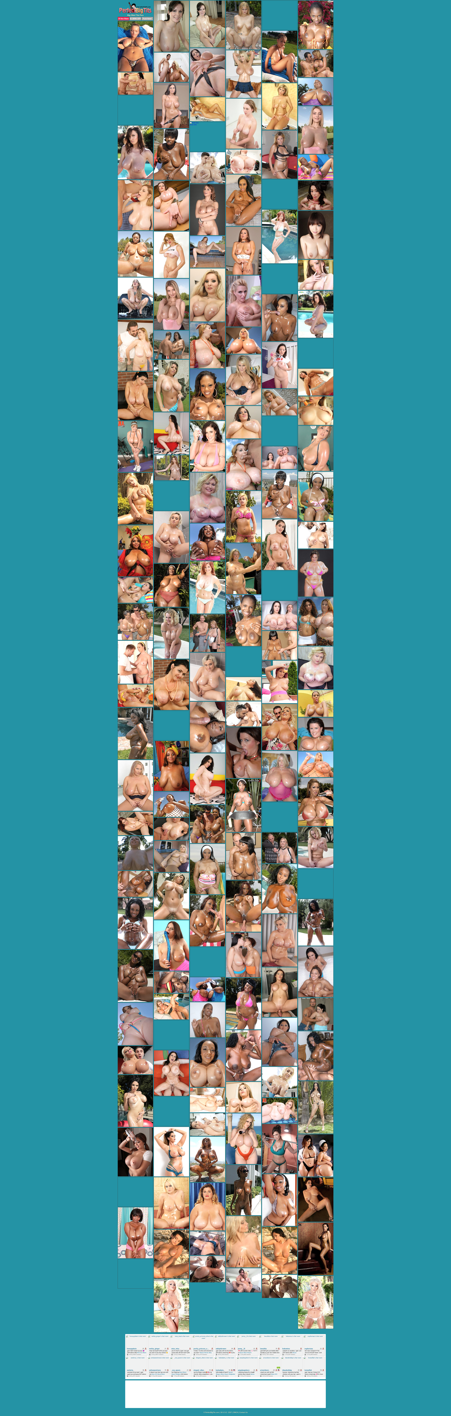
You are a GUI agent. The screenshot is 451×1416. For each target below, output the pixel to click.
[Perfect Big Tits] (135, 8)
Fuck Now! (147, 19)
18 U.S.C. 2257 (226, 1412)
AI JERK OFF (135, 19)
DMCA (235, 1412)
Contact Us (243, 1412)
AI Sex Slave (123, 19)
